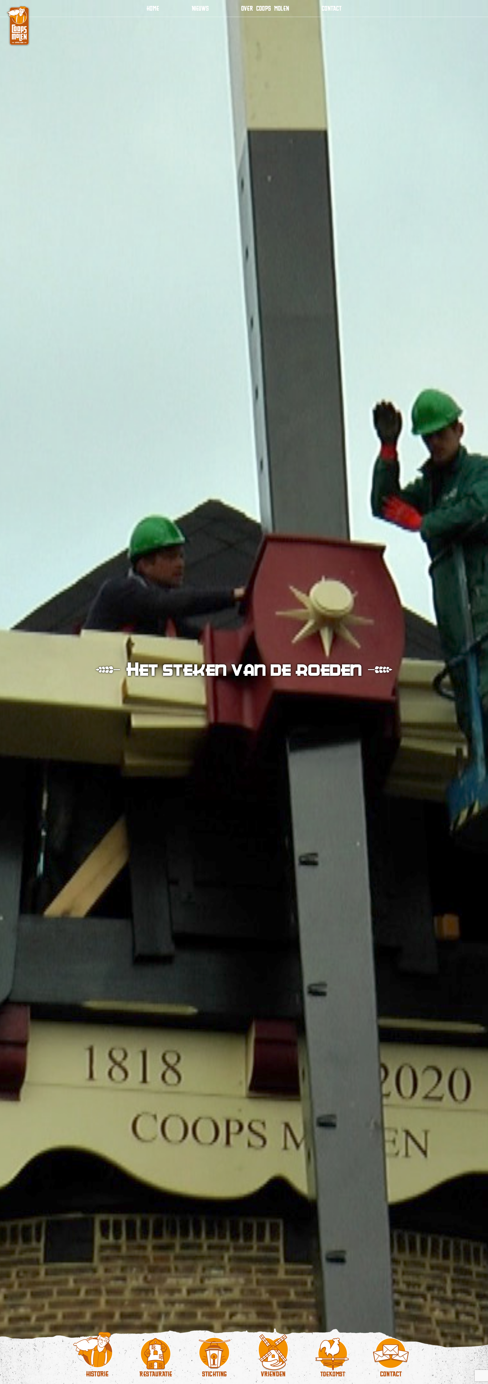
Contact (332, 8)
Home (152, 8)
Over (265, 8)
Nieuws (200, 8)
